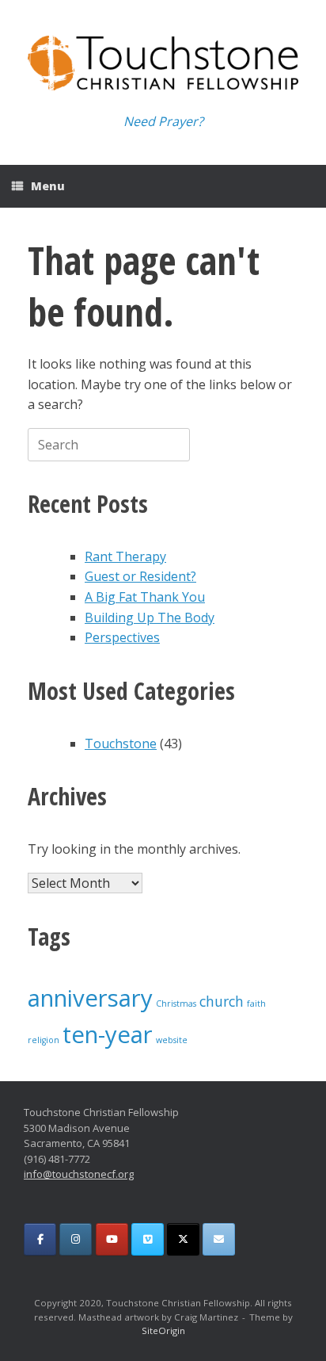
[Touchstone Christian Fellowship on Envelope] (219, 1239)
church (221, 1001)
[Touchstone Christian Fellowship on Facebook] (40, 1239)
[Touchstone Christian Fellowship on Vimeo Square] (147, 1239)
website (172, 1040)
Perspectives (122, 637)
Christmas (176, 1003)
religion (43, 1040)
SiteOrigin (163, 1330)
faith (256, 1003)
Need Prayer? (163, 121)
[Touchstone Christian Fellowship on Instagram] (75, 1239)
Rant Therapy (125, 556)
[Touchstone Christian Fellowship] (163, 63)
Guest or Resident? (140, 576)
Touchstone (121, 743)
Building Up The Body (149, 617)
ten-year (108, 1034)
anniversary (90, 998)
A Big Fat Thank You (145, 597)
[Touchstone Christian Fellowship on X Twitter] (183, 1239)
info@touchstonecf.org (79, 1174)
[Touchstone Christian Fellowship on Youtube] (112, 1239)
